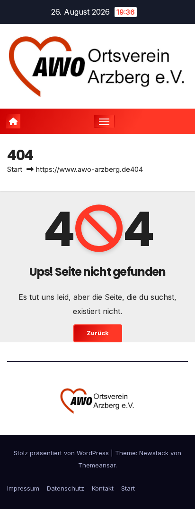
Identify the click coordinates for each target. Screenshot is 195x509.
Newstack (153, 453)
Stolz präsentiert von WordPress (62, 453)
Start (14, 169)
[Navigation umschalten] (104, 121)
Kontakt (103, 488)
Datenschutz (65, 488)
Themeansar (96, 465)
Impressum (23, 488)
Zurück (98, 333)
